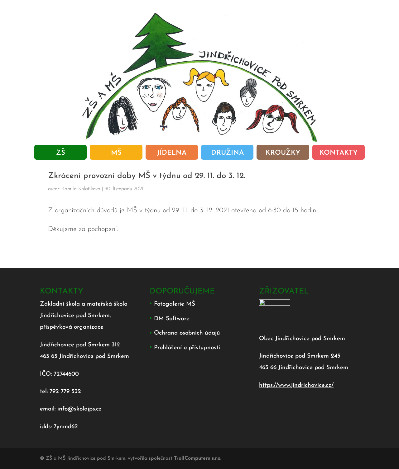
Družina (227, 154)
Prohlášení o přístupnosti (187, 348)
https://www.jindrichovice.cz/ (296, 385)
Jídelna (171, 154)
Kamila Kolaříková (80, 188)
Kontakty (339, 154)
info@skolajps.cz (79, 409)
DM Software (172, 319)
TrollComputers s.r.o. (197, 458)
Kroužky (283, 154)
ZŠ (60, 154)
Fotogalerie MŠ (174, 304)
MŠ (116, 154)
